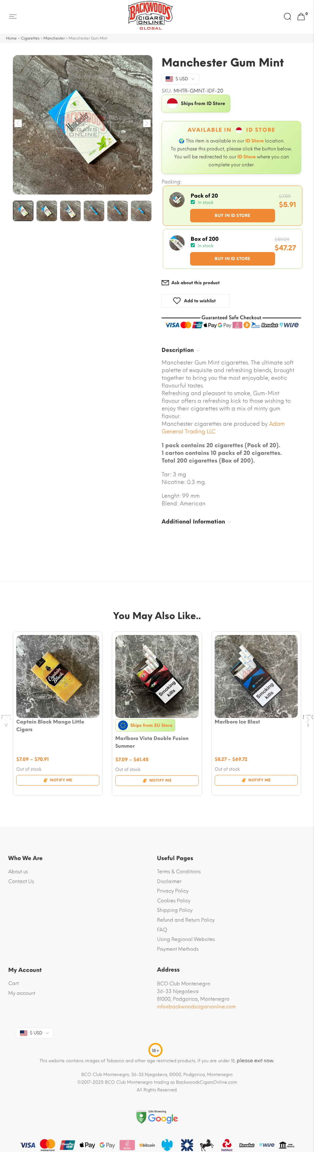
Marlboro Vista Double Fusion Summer (152, 742)
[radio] (232, 206)
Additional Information (193, 521)
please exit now (255, 1060)
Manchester (54, 38)
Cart (13, 983)
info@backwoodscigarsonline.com (196, 1007)
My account (21, 993)
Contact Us (21, 881)
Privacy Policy (173, 891)
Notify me (61, 780)
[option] (82, 125)
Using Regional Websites (186, 939)
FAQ (162, 930)
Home (11, 38)
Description (178, 350)
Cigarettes (30, 38)
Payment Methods (178, 949)
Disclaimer (169, 881)
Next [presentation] (308, 720)
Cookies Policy (173, 901)
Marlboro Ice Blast (237, 722)
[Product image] (57, 676)
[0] (301, 17)
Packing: (172, 181)
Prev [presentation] (6, 720)
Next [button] (147, 123)
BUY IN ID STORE (233, 215)
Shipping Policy (175, 910)
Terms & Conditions (179, 871)
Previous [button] (18, 123)
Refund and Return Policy (186, 920)
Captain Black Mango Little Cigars (50, 725)
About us (18, 871)
